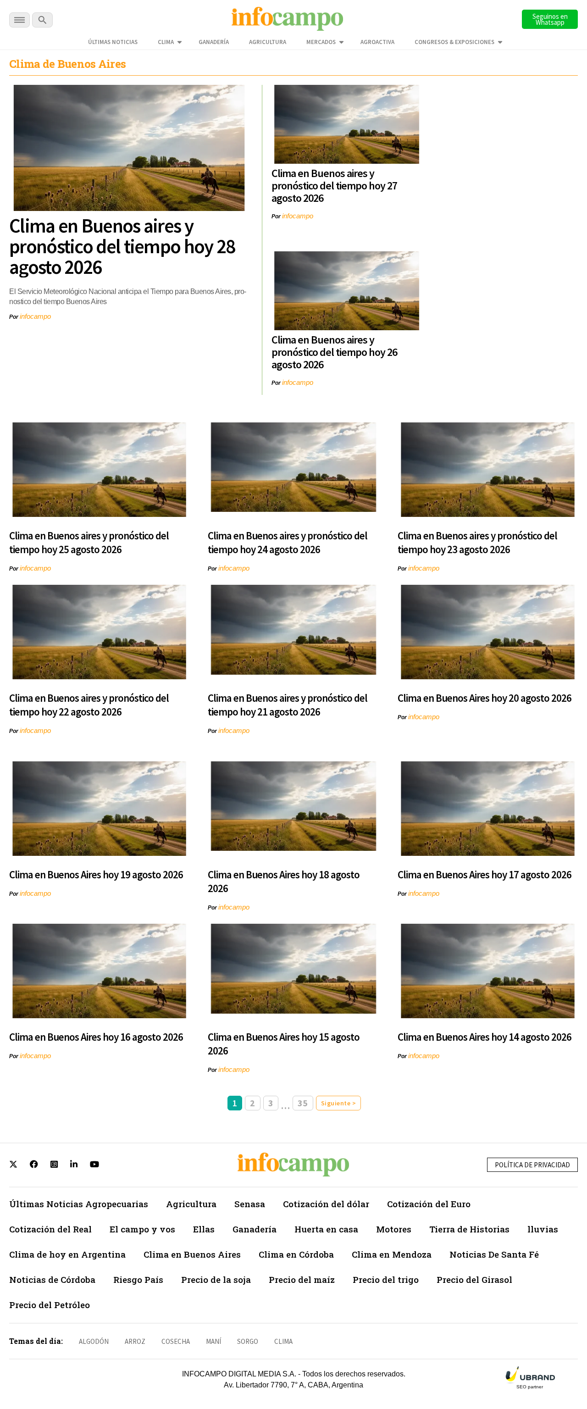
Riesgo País (138, 1279)
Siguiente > (338, 1103)
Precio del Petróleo (49, 1304)
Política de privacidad (532, 1164)
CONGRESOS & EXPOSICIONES (454, 42)
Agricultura (267, 42)
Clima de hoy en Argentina (67, 1254)
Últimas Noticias (113, 42)
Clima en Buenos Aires (192, 1254)
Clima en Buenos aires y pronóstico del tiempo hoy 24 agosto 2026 (287, 542)
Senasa (249, 1203)
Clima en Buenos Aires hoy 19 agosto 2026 (96, 874)
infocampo (35, 316)
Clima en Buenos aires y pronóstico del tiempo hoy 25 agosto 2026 (89, 542)
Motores (393, 1229)
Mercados (321, 42)
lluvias (542, 1229)
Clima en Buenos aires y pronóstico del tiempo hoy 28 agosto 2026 (122, 246)
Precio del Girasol (474, 1279)
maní (213, 1341)
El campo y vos (142, 1229)
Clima (166, 42)
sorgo (247, 1341)
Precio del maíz (302, 1279)
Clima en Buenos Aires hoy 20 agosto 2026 (484, 697)
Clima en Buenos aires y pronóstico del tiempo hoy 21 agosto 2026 (287, 704)
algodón (94, 1341)
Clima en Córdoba (296, 1254)
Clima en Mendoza (392, 1254)
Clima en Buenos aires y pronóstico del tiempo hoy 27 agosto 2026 (334, 185)
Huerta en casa (326, 1229)
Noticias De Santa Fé (494, 1254)
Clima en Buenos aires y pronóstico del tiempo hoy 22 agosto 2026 (89, 704)
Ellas (204, 1229)
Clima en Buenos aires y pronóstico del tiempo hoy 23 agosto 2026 (477, 542)
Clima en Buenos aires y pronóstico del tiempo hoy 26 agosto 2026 (334, 352)
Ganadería (214, 42)
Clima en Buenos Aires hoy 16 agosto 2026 (96, 1036)
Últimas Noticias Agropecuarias (78, 1203)
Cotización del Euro (429, 1203)
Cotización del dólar (326, 1203)
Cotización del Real (50, 1229)
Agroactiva (377, 42)
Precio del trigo (386, 1279)
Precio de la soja (216, 1279)
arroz (135, 1341)
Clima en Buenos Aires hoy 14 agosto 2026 (484, 1036)
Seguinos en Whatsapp (550, 19)
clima (283, 1341)
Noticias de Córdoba (52, 1279)
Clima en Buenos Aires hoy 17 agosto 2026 (484, 874)
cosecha (175, 1341)
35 (303, 1103)
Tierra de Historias (469, 1229)
